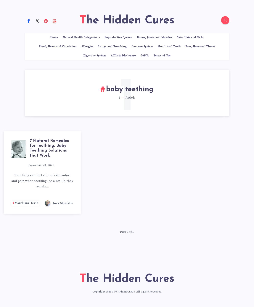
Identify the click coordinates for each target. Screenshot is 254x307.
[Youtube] (54, 21)
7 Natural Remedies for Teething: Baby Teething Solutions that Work (49, 148)
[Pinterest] (45, 21)
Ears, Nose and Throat (200, 46)
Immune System (142, 46)
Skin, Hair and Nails (190, 37)
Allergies (87, 46)
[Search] (225, 20)
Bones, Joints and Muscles (154, 37)
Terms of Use (162, 55)
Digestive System (94, 55)
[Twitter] (37, 21)
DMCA (145, 55)
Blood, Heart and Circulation (58, 46)
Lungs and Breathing (112, 46)
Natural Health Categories (80, 37)
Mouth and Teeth (169, 46)
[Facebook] (28, 21)
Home (54, 37)
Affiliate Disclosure (123, 55)
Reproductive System (118, 37)
